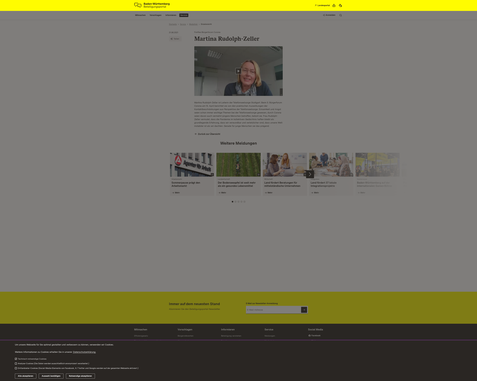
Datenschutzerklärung (84, 352)
